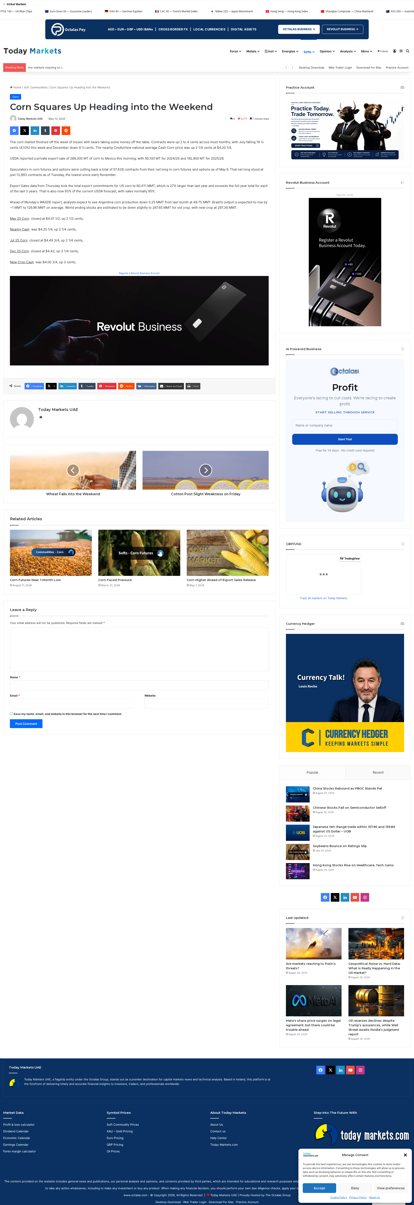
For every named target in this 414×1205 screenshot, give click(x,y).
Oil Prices (113, 1151)
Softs (307, 52)
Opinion (326, 51)
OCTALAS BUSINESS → (299, 29)
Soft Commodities (36, 87)
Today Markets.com (224, 1144)
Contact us (218, 1131)
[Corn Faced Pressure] (139, 553)
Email (15, 695)
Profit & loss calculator (18, 1124)
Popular (312, 772)
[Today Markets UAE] (32, 51)
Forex (234, 51)
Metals (251, 51)
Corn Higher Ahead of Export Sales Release (221, 580)
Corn (15, 97)
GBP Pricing (115, 1144)
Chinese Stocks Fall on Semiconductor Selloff (349, 808)
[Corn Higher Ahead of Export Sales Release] (228, 553)
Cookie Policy (338, 1197)
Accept (319, 1188)
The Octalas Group (278, 1195)
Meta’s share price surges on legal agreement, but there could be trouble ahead (313, 1025)
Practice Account (397, 67)
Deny (355, 1188)
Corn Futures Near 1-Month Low (35, 580)
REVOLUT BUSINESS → (342, 29)
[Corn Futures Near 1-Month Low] (51, 553)
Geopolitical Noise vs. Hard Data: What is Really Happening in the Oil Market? (374, 968)
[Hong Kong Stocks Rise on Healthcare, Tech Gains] (298, 871)
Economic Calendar (16, 1138)
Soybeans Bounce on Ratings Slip (340, 846)
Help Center (218, 1138)
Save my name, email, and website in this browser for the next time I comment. (68, 714)
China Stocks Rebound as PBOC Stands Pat (347, 788)
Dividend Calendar (16, 1131)
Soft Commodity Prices (123, 1124)
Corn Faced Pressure (115, 580)
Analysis (346, 51)
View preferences (391, 1188)
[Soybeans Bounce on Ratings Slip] (298, 852)
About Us (374, 1197)
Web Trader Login (340, 67)
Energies (288, 51)
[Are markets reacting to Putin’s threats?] (314, 943)
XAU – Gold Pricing (120, 1131)
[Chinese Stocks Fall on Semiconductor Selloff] (298, 813)
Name (15, 677)
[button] (405, 1155)
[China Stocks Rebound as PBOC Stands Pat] (298, 794)
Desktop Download (311, 67)
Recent (378, 772)
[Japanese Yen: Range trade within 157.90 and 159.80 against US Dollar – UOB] (298, 833)
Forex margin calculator (19, 1151)
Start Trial (345, 439)
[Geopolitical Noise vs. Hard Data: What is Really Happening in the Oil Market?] (376, 943)
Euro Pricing (115, 1138)
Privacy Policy (358, 1197)
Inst (270, 51)
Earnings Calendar (15, 1144)
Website (150, 695)
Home (17, 87)
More (365, 51)
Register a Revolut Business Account (139, 273)
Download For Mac (368, 67)
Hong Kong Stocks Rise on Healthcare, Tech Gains (353, 865)
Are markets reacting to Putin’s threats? (55, 67)
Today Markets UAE (30, 118)
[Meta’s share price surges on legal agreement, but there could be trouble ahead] (314, 1000)
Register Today (345, 194)
